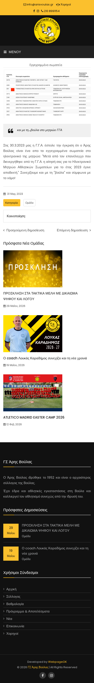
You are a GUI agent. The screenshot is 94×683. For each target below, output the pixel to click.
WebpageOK (57, 662)
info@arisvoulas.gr (39, 4)
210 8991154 (51, 11)
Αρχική (11, 589)
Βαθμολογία (15, 604)
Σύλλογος (13, 596)
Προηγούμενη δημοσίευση (24, 230)
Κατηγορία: (11, 203)
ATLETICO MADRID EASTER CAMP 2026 (33, 417)
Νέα (9, 618)
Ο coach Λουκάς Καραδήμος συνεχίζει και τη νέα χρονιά (45, 358)
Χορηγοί (65, 4)
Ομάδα (29, 203)
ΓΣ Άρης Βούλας (38, 667)
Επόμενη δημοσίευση (73, 230)
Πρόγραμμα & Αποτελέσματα (28, 611)
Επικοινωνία (15, 626)
